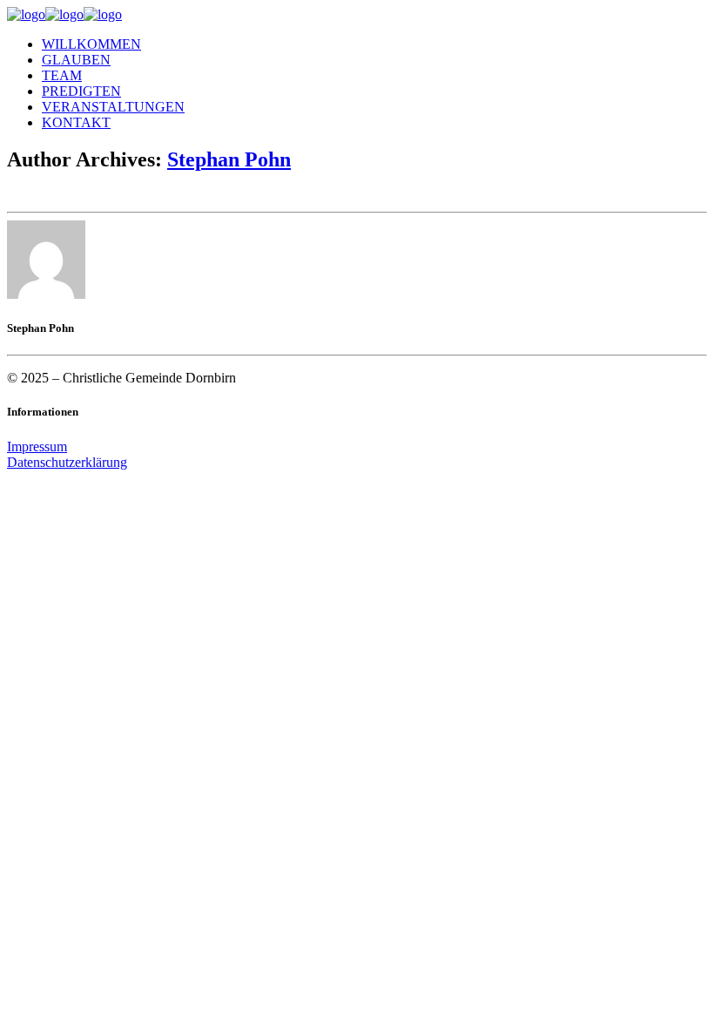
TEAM (62, 75)
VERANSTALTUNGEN (113, 106)
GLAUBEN (76, 59)
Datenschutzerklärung (67, 462)
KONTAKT (76, 122)
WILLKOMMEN (91, 44)
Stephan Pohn (229, 159)
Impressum (37, 446)
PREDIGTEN (81, 91)
